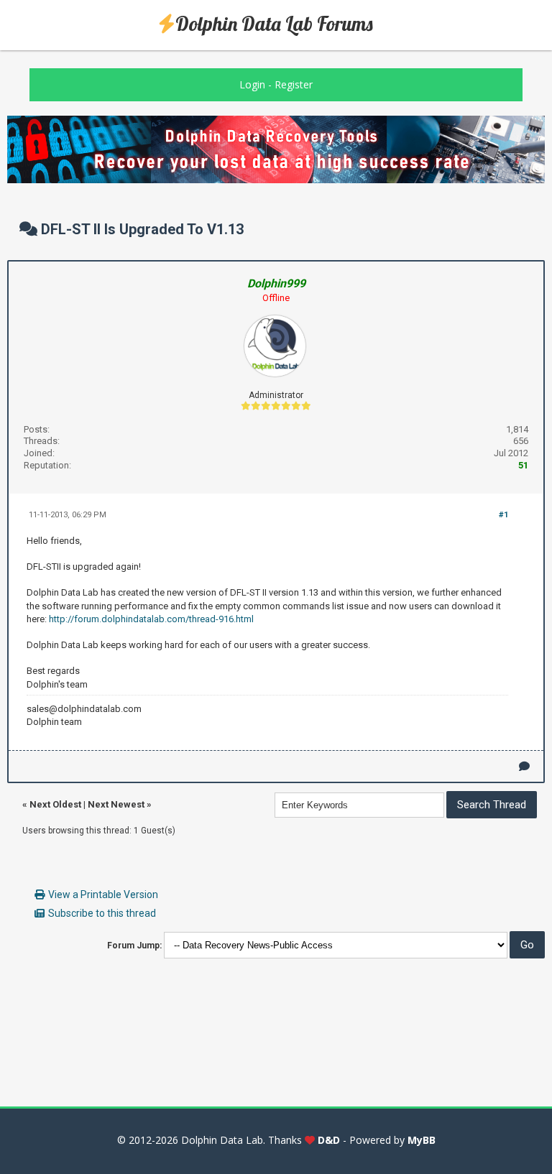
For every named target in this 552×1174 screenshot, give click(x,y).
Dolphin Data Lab (222, 1140)
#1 (503, 514)
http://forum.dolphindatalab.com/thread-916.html (151, 619)
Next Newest (116, 804)
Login (252, 84)
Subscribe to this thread (102, 913)
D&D (329, 1140)
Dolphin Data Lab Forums (274, 23)
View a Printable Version (103, 894)
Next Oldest (55, 804)
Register (294, 84)
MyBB (422, 1140)
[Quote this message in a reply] (524, 766)
